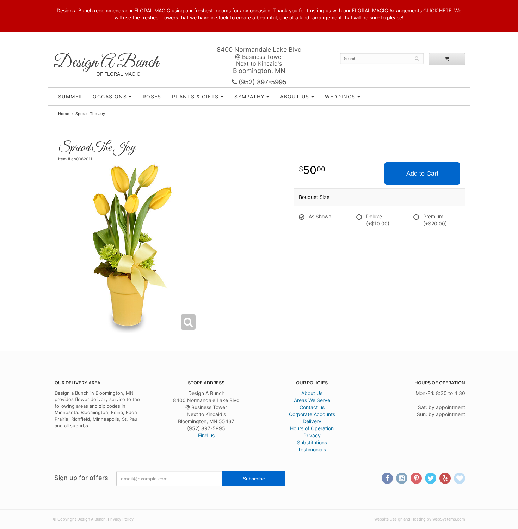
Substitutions (312, 442)
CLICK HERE (437, 10)
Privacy (312, 435)
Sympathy (249, 96)
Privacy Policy (121, 519)
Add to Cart (422, 173)
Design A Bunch (106, 62)
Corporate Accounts (312, 414)
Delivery (312, 421)
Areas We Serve (312, 400)
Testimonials (312, 449)
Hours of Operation (312, 428)
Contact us (312, 407)
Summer (70, 96)
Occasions (110, 96)
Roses (152, 96)
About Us (311, 393)
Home (63, 113)
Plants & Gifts (195, 96)
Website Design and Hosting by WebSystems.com (419, 519)
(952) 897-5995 (261, 82)
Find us (206, 435)
